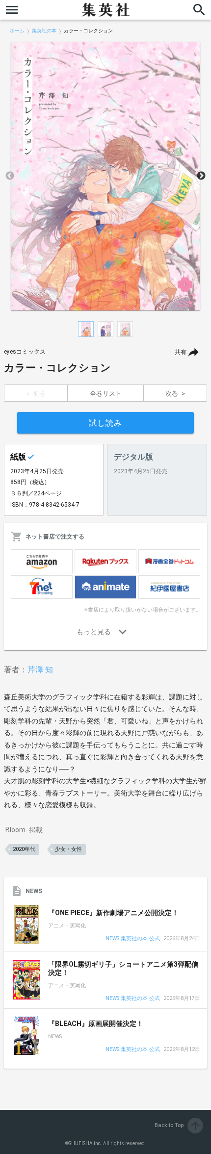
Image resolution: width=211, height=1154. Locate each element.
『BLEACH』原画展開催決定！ (95, 1023)
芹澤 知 (40, 669)
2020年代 (24, 849)
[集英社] (105, 10)
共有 (180, 352)
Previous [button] (10, 176)
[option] (105, 176)
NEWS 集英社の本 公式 (133, 939)
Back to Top (178, 1125)
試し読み (105, 423)
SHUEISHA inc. (85, 1143)
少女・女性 (68, 849)
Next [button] (201, 176)
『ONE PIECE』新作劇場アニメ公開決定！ (113, 913)
